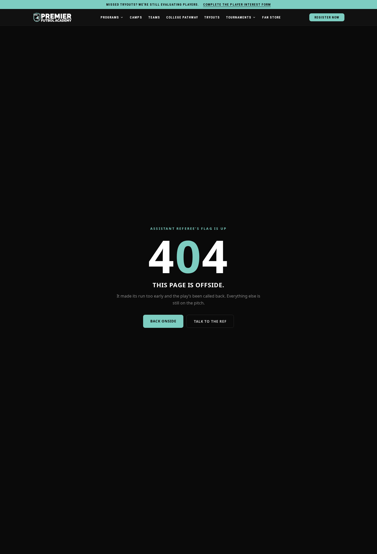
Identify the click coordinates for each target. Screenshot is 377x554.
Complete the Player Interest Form (237, 4)
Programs (110, 17)
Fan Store (271, 17)
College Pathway (182, 17)
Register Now (326, 17)
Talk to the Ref (210, 321)
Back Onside (163, 321)
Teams (154, 17)
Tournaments (238, 17)
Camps (136, 17)
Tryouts (212, 17)
